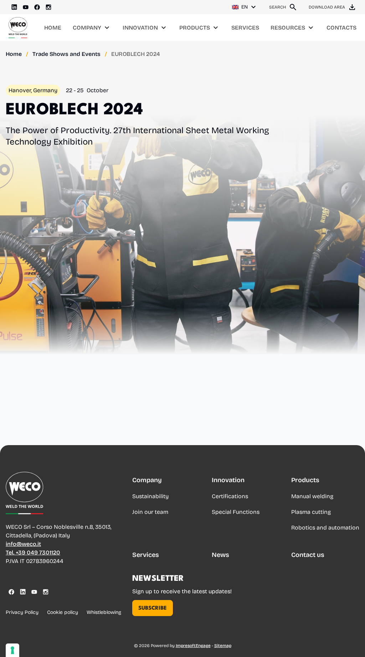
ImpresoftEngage (193, 645)
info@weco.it (23, 544)
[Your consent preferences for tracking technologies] (12, 650)
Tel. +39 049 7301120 (33, 552)
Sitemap (222, 645)
